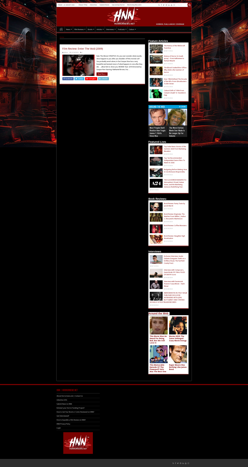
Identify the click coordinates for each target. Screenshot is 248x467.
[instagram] (174, 5)
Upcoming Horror (118, 5)
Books (90, 29)
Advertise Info (62, 400)
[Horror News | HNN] (124, 16)
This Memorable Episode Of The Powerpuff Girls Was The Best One (158, 368)
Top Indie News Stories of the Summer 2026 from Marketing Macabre (175, 149)
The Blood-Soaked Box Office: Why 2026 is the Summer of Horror (175, 70)
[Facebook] (161, 5)
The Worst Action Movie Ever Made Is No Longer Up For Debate (177, 131)
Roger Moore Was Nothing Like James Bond (178, 367)
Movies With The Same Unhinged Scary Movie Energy (178, 338)
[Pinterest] (166, 5)
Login (59, 428)
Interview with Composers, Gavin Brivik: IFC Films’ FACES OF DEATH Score (174, 272)
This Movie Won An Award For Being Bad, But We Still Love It (158, 339)
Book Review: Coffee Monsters (175, 225)
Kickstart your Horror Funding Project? (71, 408)
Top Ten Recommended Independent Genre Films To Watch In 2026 (174, 160)
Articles (99, 29)
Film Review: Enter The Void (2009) (82, 48)
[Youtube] (172, 5)
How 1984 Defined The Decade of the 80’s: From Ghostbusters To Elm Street (175, 81)
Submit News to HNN (64, 404)
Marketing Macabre (134, 5)
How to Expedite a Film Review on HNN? (71, 420)
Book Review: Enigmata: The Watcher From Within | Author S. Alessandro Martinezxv (175, 216)
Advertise (93, 5)
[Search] (190, 5)
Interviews (110, 29)
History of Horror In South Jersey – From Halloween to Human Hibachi (174, 58)
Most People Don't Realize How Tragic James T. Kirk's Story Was (157, 131)
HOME (61, 29)
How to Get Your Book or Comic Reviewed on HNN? (75, 412)
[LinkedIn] (169, 5)
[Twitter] (164, 5)
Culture (131, 29)
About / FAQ (83, 5)
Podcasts (121, 29)
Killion (66, 52)
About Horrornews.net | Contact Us (70, 396)
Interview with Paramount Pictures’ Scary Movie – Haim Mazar (174, 283)
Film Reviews (79, 29)
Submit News (104, 5)
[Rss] (159, 5)
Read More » (102, 74)
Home (62, 37)
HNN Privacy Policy (63, 424)
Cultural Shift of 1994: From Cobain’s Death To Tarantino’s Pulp (175, 93)
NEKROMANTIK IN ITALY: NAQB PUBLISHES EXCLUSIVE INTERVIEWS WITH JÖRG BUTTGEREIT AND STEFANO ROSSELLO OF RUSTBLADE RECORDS (168, 297)
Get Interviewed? (63, 416)
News (68, 29)
